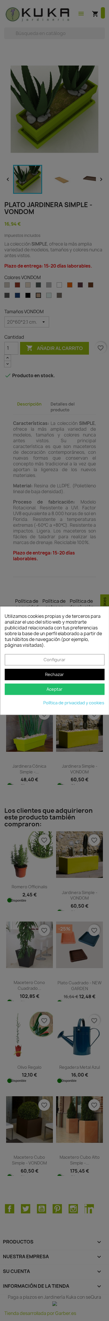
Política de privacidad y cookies (73, 702)
